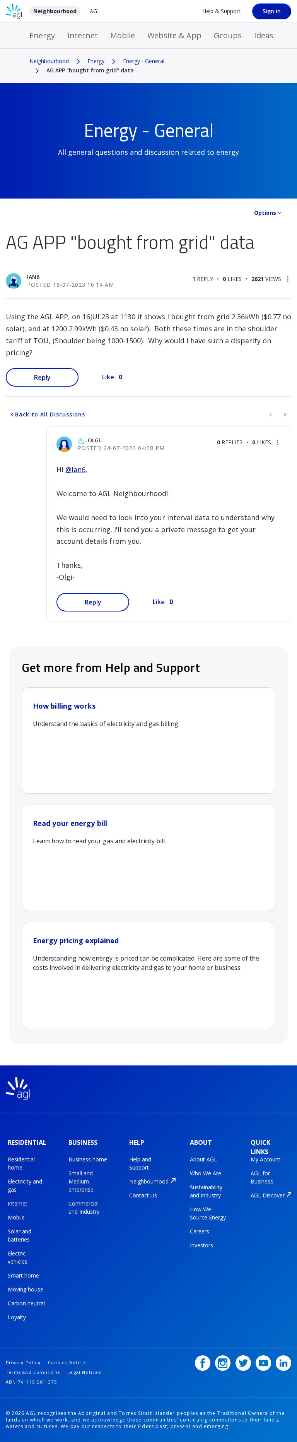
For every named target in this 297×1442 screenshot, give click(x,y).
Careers (199, 1231)
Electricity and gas (25, 1185)
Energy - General (143, 61)
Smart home (23, 1275)
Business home (87, 1159)
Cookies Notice (66, 1362)
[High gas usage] (271, 414)
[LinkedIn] (283, 1363)
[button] (287, 279)
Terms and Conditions (33, 1372)
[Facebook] (202, 1363)
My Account (265, 1159)
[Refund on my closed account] (284, 414)
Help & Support (221, 11)
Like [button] (108, 377)
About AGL (203, 1159)
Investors (201, 1245)
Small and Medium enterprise (81, 1181)
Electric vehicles (17, 1257)
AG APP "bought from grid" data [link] (90, 70)
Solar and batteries (19, 1235)
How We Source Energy (208, 1213)
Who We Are (205, 1173)
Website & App (174, 35)
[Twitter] (243, 1363)
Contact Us (143, 1195)
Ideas (263, 35)
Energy (42, 35)
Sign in (272, 11)
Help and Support (140, 1163)
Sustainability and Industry (206, 1191)
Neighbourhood (55, 11)
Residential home (21, 1163)
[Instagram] (222, 1363)
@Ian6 (75, 469)
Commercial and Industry (83, 1207)
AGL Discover (268, 1195)
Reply (42, 377)
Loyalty (17, 1317)
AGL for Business (262, 1177)
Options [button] (265, 212)
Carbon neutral (26, 1303)
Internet (82, 35)
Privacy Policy (23, 1362)
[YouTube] (263, 1363)
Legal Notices (84, 1372)
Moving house (25, 1289)
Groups (228, 35)
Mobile (122, 35)
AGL (95, 11)
